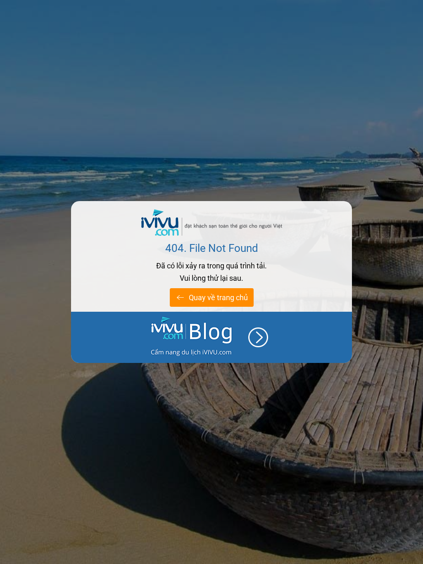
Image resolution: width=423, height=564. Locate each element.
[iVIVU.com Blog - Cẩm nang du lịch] (211, 337)
